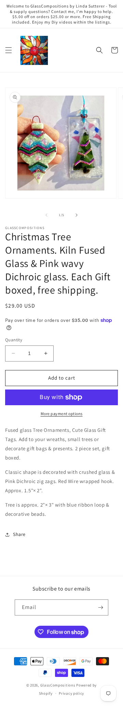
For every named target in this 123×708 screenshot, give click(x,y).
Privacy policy (71, 693)
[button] (8, 50)
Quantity (13, 340)
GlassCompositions (58, 685)
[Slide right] (76, 215)
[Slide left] (46, 215)
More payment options (62, 413)
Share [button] (19, 534)
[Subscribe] (100, 607)
